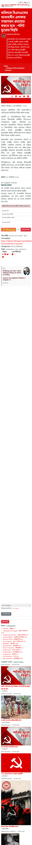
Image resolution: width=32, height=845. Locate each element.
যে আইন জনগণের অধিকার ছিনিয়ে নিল (11, 720)
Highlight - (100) (10, 644)
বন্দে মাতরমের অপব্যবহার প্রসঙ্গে (9, 747)
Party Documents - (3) (13, 648)
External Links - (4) (13, 639)
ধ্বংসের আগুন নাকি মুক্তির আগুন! (9, 827)
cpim (16, 249)
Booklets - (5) (9, 629)
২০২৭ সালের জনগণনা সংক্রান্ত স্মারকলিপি (12, 774)
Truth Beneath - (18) (10, 656)
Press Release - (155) (12, 652)
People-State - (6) (12, 650)
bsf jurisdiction (10, 249)
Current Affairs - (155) (15, 637)
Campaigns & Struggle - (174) (14, 632)
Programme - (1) (10, 654)
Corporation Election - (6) (15, 635)
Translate (17, 608)
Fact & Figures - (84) (14, 641)
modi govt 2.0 (22, 249)
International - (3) (12, 646)
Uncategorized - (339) (13, 658)
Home (6, 66)
